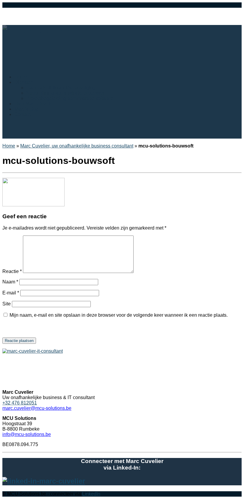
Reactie (12, 271)
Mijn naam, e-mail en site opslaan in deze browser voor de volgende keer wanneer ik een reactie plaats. (119, 315)
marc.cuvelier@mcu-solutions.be (36, 408)
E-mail (10, 292)
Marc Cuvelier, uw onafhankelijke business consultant (76, 145)
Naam (10, 281)
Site (6, 303)
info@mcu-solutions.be (26, 434)
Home (8, 145)
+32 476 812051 (19, 402)
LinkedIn (91, 493)
